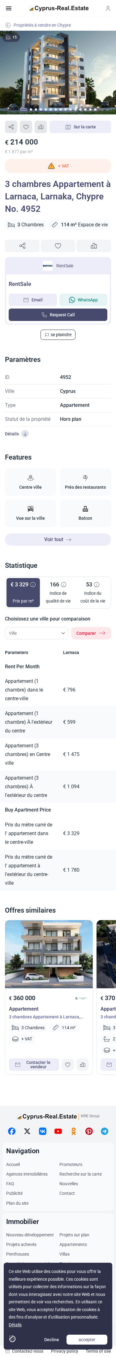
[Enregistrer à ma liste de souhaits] (26, 127)
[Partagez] (11, 127)
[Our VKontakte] (42, 1131)
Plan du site (17, 1203)
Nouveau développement (30, 1234)
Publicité (14, 1193)
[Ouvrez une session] (108, 8)
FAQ (10, 1183)
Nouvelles (68, 1183)
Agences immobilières (27, 1174)
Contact (67, 1193)
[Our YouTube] (58, 1131)
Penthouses (17, 1254)
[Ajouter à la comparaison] (41, 127)
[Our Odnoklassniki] (73, 1131)
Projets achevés (21, 1244)
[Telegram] (104, 1131)
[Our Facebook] (11, 1131)
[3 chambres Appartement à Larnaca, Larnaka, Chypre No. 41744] (49, 954)
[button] (58, 166)
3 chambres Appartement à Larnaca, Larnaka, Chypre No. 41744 (44, 1017)
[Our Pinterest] (89, 1131)
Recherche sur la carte (80, 1174)
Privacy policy (64, 1351)
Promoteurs (70, 1164)
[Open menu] (8, 8)
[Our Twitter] (27, 1131)
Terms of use (98, 1351)
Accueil (13, 1164)
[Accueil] (58, 8)
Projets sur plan (74, 1234)
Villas (64, 1254)
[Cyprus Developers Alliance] (81, 998)
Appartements (73, 1244)
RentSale (64, 265)
